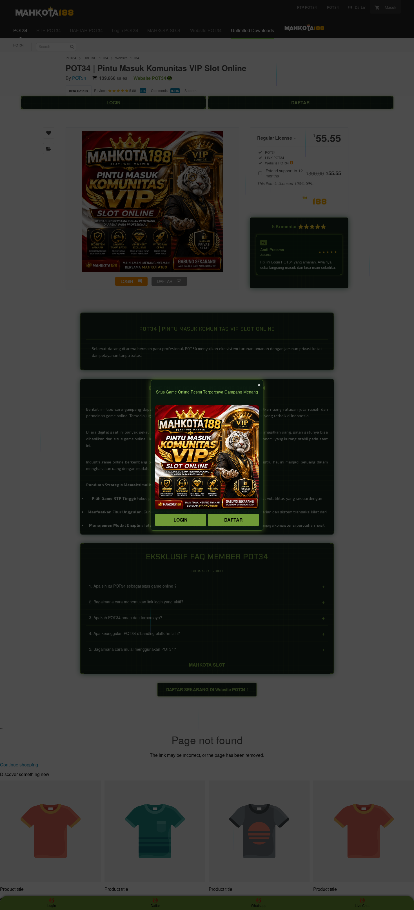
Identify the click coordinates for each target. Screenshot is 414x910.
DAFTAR (233, 519)
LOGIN (180, 519)
